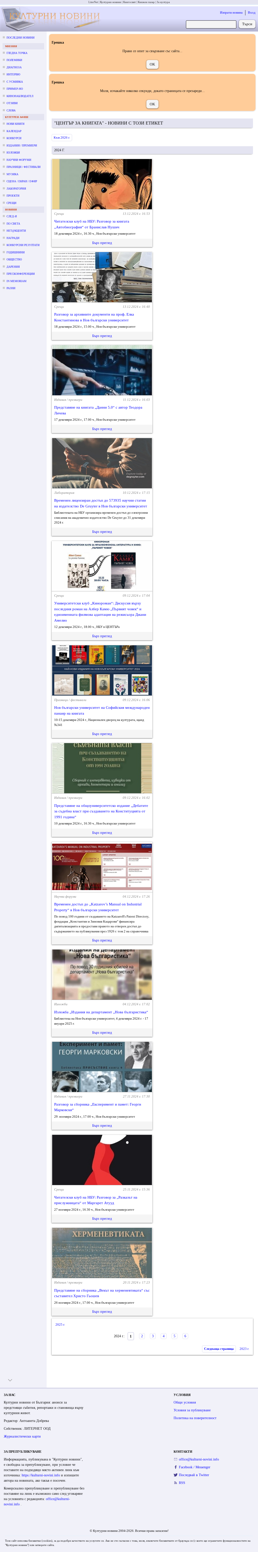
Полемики (14, 60)
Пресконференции (21, 273)
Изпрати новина (231, 12)
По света (13, 223)
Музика (12, 174)
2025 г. (60, 1324)
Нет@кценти (16, 230)
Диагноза (14, 67)
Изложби (13, 152)
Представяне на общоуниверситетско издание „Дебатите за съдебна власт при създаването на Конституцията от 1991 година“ (101, 811)
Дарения (13, 266)
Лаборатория (16, 188)
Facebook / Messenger (194, 1467)
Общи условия (185, 1402)
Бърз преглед (102, 243)
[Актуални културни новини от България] (52, 19)
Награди (13, 237)
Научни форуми (19, 159)
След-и (12, 216)
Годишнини (16, 252)
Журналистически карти (22, 1436)
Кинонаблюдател (20, 96)
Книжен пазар (146, 2)
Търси (247, 24)
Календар (14, 131)
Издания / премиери (22, 145)
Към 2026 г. (62, 137)
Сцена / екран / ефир (22, 181)
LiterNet (93, 2)
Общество (14, 259)
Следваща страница (219, 1349)
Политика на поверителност (195, 1418)
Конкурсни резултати (23, 245)
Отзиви (12, 103)
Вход (251, 12)
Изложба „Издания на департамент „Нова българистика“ (101, 1012)
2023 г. (244, 1349)
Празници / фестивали (24, 166)
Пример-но (15, 88)
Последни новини (21, 37)
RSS (182, 1483)
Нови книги (15, 123)
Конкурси (14, 138)
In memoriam (16, 281)
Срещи (11, 202)
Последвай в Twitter (194, 1475)
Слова (11, 110)
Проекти (13, 195)
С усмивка (15, 81)
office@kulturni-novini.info (199, 1459)
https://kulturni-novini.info (41, 1475)
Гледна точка (17, 52)
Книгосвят (129, 2)
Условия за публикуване (192, 1410)
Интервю (13, 74)
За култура (163, 2)
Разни (11, 288)
